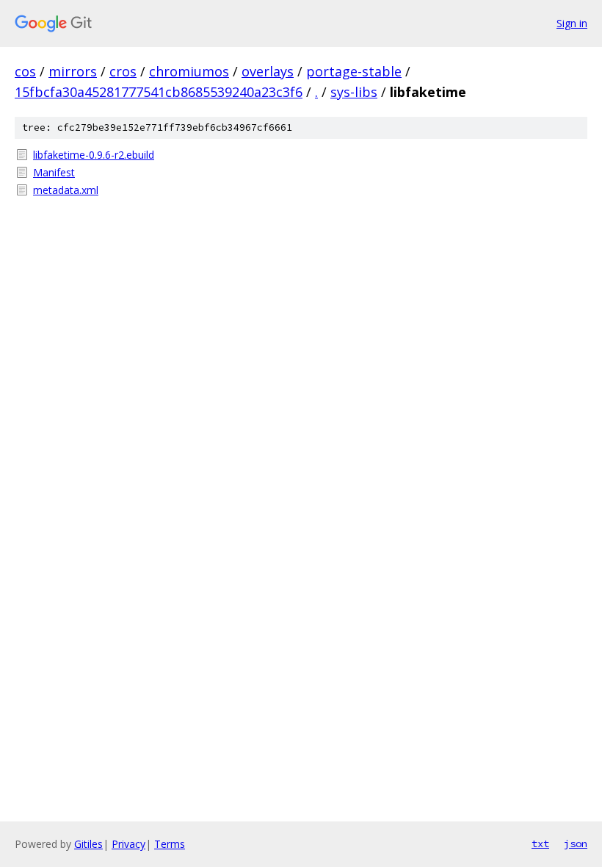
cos (25, 71)
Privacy (128, 844)
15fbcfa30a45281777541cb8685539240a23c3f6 (158, 92)
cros (123, 71)
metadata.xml (65, 190)
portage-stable (354, 71)
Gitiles (88, 844)
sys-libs (353, 92)
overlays (268, 71)
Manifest (54, 172)
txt (540, 843)
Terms (169, 844)
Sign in (571, 23)
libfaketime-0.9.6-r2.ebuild (93, 155)
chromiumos (189, 71)
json (575, 843)
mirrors (72, 71)
